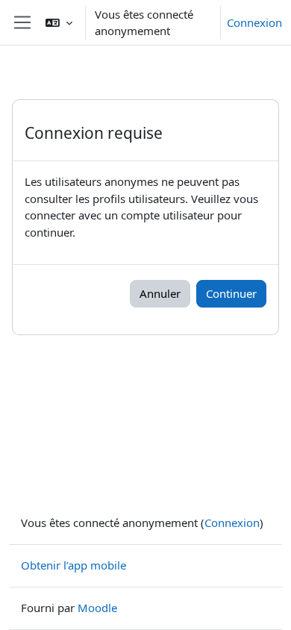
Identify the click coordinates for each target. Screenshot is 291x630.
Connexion (254, 22)
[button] (59, 22)
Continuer (231, 293)
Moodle (97, 607)
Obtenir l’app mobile (73, 565)
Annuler (160, 293)
